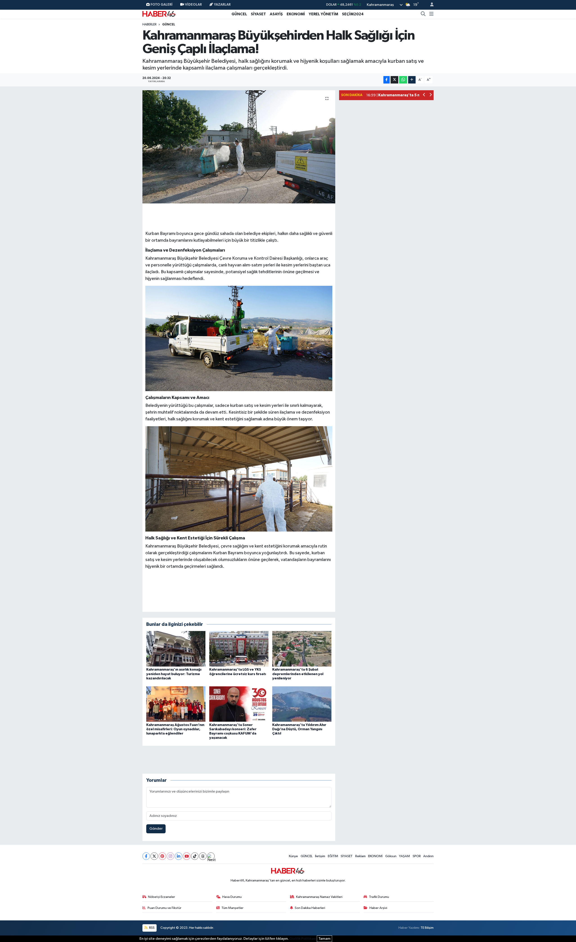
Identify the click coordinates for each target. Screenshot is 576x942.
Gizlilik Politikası (302, 939)
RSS (151, 927)
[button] (424, 95)
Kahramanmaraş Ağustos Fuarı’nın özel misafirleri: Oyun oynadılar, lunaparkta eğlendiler (175, 729)
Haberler (149, 24)
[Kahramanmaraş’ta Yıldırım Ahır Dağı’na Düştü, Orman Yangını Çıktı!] (301, 704)
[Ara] (423, 14)
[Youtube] (186, 856)
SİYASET (258, 14)
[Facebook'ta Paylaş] (386, 79)
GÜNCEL (239, 14)
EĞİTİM (333, 856)
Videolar (193, 4)
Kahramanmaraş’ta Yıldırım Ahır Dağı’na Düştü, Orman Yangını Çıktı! (299, 729)
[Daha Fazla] (412, 79)
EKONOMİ (296, 14)
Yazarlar (222, 4)
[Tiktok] (194, 856)
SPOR (417, 856)
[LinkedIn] (178, 856)
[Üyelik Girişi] (430, 5)
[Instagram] (170, 856)
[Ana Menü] (431, 14)
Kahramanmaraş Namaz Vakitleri (319, 897)
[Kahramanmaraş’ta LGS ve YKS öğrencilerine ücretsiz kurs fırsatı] (238, 649)
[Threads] (203, 856)
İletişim (320, 856)
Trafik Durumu (379, 897)
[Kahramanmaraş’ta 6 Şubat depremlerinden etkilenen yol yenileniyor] (301, 649)
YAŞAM (404, 856)
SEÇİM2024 (353, 14)
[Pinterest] (162, 856)
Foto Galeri (162, 4)
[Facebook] (146, 856)
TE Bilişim (427, 927)
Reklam (360, 856)
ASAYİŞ (276, 14)
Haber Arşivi (378, 908)
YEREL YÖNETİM (323, 14)
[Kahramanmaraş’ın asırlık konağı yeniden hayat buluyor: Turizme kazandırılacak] (175, 649)
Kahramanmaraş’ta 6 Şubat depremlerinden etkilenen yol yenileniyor (297, 674)
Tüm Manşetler (232, 908)
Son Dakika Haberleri (310, 908)
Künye (293, 856)
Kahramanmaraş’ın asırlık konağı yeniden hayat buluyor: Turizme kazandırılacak (173, 674)
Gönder (156, 829)
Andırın (428, 856)
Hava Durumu (232, 897)
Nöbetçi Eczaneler (161, 897)
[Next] (211, 856)
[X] (154, 856)
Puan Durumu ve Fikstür (164, 908)
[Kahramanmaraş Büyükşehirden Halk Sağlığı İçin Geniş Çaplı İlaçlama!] (238, 146)
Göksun (390, 856)
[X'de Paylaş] (394, 79)
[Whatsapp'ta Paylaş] (403, 79)
